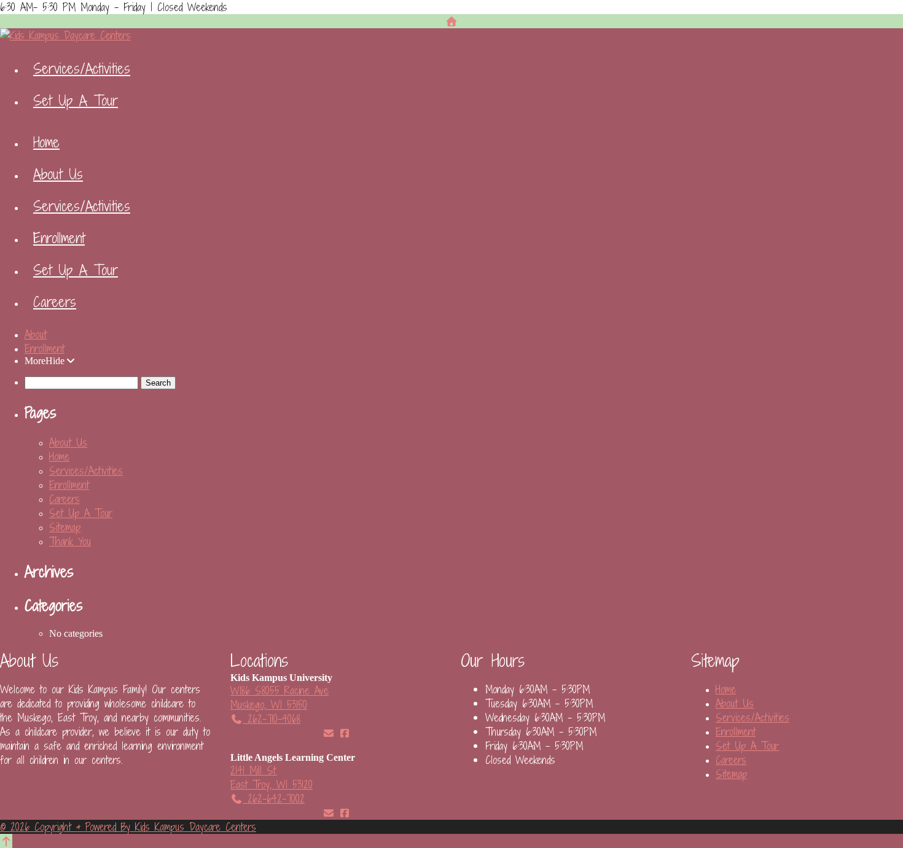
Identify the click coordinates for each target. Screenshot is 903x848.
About (36, 334)
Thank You (70, 541)
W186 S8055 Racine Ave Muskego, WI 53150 (279, 697)
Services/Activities (81, 68)
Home (46, 142)
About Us (58, 174)
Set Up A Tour (75, 100)
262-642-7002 (274, 799)
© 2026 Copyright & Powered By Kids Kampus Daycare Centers (128, 827)
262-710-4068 (271, 719)
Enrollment (59, 237)
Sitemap (64, 527)
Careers (54, 301)
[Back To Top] (6, 841)
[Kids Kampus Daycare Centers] (65, 35)
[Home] (451, 21)
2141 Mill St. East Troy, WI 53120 (271, 777)
